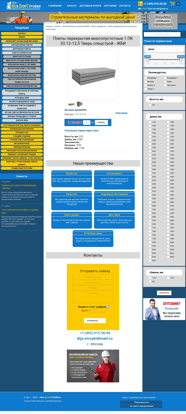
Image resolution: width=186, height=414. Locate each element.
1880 (172, 129)
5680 (172, 198)
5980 (154, 206)
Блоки (22, 37)
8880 (172, 257)
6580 (154, 217)
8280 (172, 246)
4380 (154, 177)
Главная (49, 26)
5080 (172, 188)
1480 (172, 122)
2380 (154, 140)
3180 (154, 155)
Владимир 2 (172, 78)
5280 (172, 191)
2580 (154, 144)
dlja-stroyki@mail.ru (158, 8)
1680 (172, 126)
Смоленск (171, 85)
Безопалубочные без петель (22, 75)
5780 (154, 202)
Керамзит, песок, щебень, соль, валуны (21, 158)
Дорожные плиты (22, 49)
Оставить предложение (141, 406)
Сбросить (164, 293)
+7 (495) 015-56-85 (154, 3)
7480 (172, 231)
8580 (154, 253)
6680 (172, 217)
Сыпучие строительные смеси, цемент (22, 163)
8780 (154, 257)
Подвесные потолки (21, 168)
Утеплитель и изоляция (22, 140)
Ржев (169, 81)
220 (153, 105)
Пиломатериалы (22, 147)
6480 (172, 213)
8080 (172, 242)
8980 (154, 260)
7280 (172, 228)
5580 (154, 198)
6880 (172, 220)
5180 (154, 191)
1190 (154, 278)
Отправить (92, 321)
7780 (154, 239)
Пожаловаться (141, 402)
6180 (154, 209)
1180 (154, 122)
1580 (154, 126)
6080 (172, 206)
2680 (172, 144)
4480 (172, 177)
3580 (154, 162)
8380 (154, 249)
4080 (172, 169)
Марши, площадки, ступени (22, 116)
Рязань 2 (151, 85)
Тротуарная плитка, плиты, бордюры (22, 125)
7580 (154, 235)
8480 (172, 249)
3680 (172, 162)
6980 (154, 224)
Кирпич (22, 33)
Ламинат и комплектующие (22, 154)
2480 (172, 140)
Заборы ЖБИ (22, 120)
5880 (172, 202)
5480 (172, 195)
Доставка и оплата (90, 6)
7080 (172, 224)
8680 (172, 253)
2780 (154, 147)
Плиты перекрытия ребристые (21, 86)
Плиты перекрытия (22, 53)
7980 (154, 242)
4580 (154, 180)
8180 (154, 246)
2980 (154, 151)
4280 (172, 173)
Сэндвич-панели (21, 136)
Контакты (125, 6)
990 (153, 281)
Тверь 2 (150, 89)
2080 (172, 133)
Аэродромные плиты (22, 45)
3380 (154, 158)
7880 (172, 239)
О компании (55, 6)
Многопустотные (22, 57)
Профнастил (21, 133)
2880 (172, 147)
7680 (172, 235)
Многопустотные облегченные (22, 61)
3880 (172, 166)
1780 (154, 129)
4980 (154, 188)
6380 (154, 213)
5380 (154, 195)
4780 (154, 184)
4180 (154, 173)
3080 (172, 151)
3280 (172, 155)
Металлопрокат (22, 144)
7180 (154, 228)
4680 (172, 180)
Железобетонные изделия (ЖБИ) (22, 41)
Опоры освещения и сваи (22, 102)
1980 (154, 133)
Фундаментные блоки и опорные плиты (22, 92)
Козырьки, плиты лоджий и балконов (22, 107)
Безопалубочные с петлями (22, 65)
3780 (154, 166)
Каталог (72, 6)
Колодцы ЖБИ (22, 98)
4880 (172, 184)
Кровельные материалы (22, 129)
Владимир (151, 78)
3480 (172, 158)
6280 (172, 209)
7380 (154, 231)
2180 (154, 137)
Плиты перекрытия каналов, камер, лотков (22, 80)
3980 (154, 169)
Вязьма (150, 81)
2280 (172, 137)
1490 (172, 278)
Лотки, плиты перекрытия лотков (22, 112)
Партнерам (110, 6)
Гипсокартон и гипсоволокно (21, 151)
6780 (154, 220)
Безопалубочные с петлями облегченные (22, 69)
